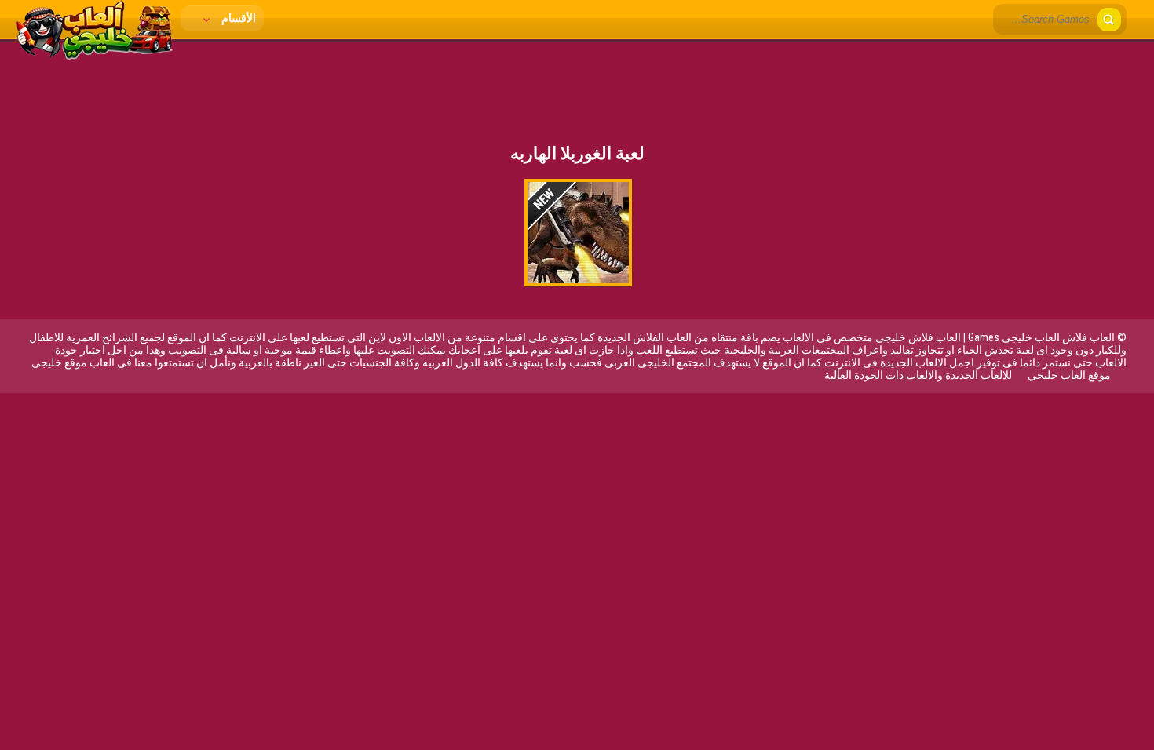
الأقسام (237, 18)
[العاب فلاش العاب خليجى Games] (94, 55)
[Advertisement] (577, 82)
